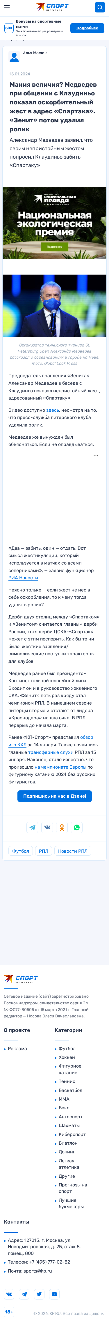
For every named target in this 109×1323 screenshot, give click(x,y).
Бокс (64, 1107)
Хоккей (67, 1057)
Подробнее (87, 28)
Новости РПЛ (72, 851)
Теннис (67, 1081)
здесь (52, 410)
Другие (67, 1176)
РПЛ (43, 851)
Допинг (67, 1152)
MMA (64, 1099)
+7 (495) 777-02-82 (49, 1262)
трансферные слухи (51, 752)
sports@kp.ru (38, 1271)
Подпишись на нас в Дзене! (54, 796)
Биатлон (68, 1143)
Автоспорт (71, 1116)
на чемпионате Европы (60, 767)
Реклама (17, 1048)
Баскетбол (70, 1090)
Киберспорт (72, 1134)
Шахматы (69, 1125)
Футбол (20, 851)
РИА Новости (23, 577)
